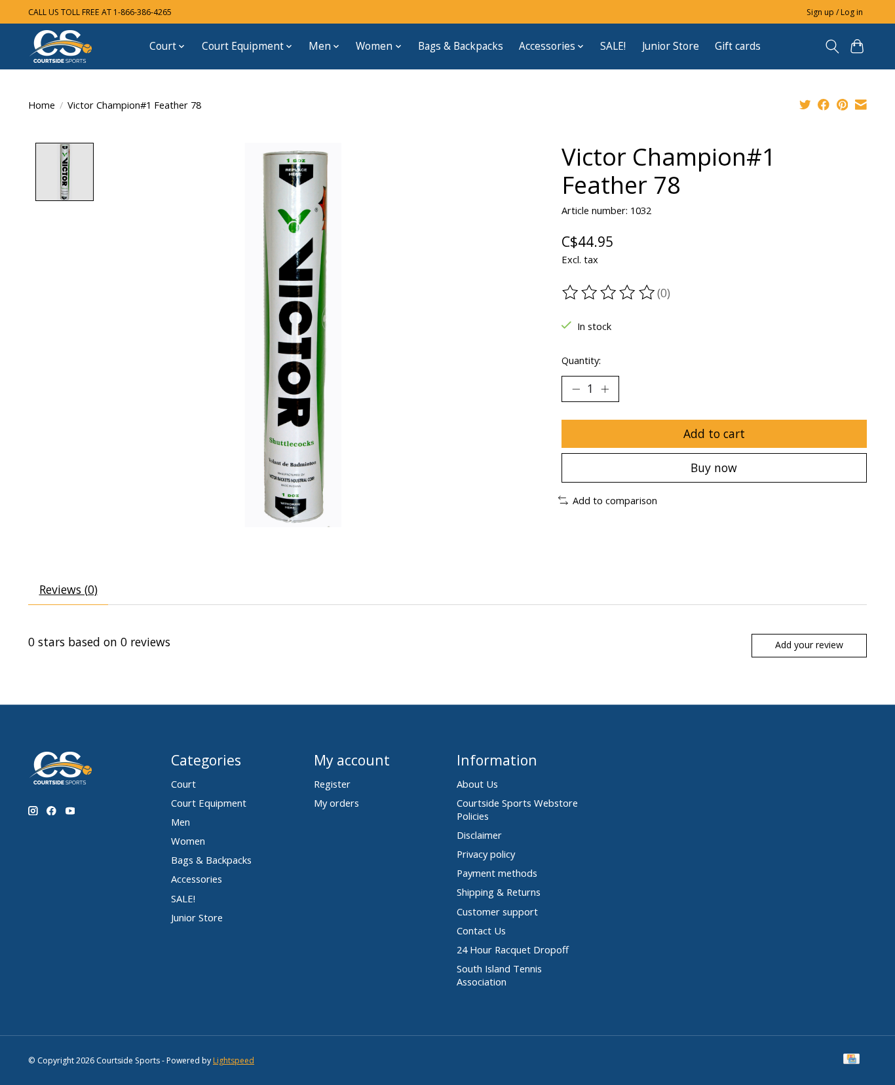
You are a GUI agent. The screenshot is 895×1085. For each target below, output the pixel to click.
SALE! (613, 46)
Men (180, 821)
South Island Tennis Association (499, 975)
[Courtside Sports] (61, 46)
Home (41, 104)
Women (188, 840)
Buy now (714, 467)
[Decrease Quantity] (576, 389)
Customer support (497, 911)
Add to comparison (615, 500)
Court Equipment (208, 802)
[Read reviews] (609, 292)
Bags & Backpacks (460, 46)
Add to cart (714, 433)
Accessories (196, 878)
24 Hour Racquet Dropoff (513, 949)
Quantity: (581, 360)
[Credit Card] (851, 1060)
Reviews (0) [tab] (68, 589)
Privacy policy (486, 853)
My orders (336, 802)
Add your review (809, 644)
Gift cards (738, 46)
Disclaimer (479, 834)
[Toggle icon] (831, 46)
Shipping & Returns (499, 891)
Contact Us (481, 930)
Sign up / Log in (835, 12)
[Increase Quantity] (605, 389)
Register (332, 783)
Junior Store (670, 46)
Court (183, 783)
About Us (477, 783)
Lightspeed (233, 1060)
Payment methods (497, 872)
